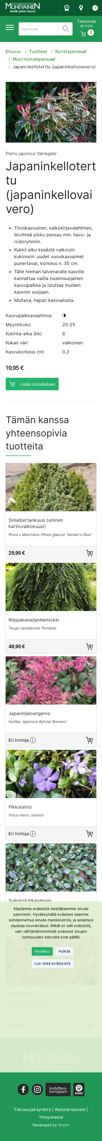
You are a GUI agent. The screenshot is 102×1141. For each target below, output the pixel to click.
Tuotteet (38, 51)
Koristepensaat (70, 51)
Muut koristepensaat (34, 59)
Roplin (63, 1125)
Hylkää (64, 951)
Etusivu (13, 51)
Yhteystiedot (51, 1117)
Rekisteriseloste (70, 1109)
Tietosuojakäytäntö (32, 1109)
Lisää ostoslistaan (37, 384)
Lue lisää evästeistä (53, 963)
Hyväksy (42, 951)
